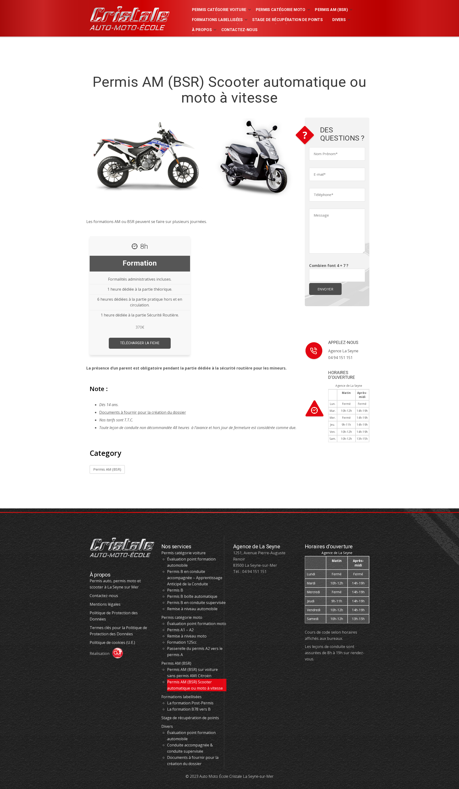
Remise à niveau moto (187, 636)
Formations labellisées (181, 696)
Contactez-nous (104, 595)
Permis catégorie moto (181, 617)
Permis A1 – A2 (180, 629)
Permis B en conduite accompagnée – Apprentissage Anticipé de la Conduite (194, 578)
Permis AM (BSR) (107, 469)
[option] (140, 293)
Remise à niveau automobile (192, 608)
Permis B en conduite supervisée (196, 602)
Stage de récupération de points (190, 717)
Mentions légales (105, 604)
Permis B (175, 590)
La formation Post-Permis (190, 703)
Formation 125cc (182, 642)
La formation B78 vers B (189, 709)
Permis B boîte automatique (192, 596)
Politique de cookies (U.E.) (112, 642)
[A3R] (115, 653)
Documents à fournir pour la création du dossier (142, 412)
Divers (167, 726)
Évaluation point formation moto (196, 623)
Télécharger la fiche (139, 343)
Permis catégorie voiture (183, 552)
